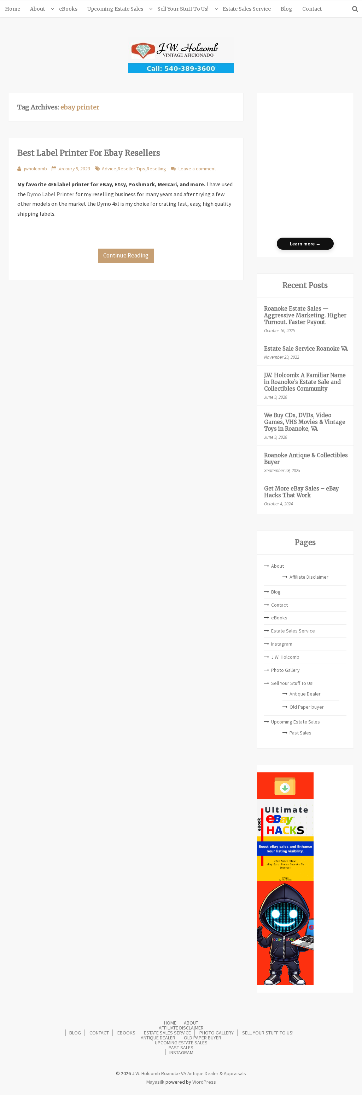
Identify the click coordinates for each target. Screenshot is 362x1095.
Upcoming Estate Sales (115, 9)
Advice (109, 168)
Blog (286, 9)
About (37, 9)
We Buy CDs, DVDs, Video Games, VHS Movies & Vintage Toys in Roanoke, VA (304, 422)
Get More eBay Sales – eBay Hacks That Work (301, 492)
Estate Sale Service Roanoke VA (306, 348)
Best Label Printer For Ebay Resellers (88, 153)
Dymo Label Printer (50, 194)
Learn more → (305, 243)
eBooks (68, 9)
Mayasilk (155, 1082)
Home (12, 9)
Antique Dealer (305, 694)
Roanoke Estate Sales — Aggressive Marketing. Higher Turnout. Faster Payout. (305, 315)
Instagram (281, 644)
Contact (312, 9)
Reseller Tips (131, 168)
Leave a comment (197, 168)
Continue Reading (125, 255)
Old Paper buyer (307, 707)
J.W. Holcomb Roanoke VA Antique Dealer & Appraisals (188, 1073)
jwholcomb (35, 168)
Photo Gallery (285, 670)
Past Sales (300, 733)
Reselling (156, 168)
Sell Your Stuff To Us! (183, 9)
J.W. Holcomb (285, 657)
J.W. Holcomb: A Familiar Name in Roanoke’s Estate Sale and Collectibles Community (305, 382)
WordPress (204, 1082)
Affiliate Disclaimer (309, 577)
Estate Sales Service (247, 9)
